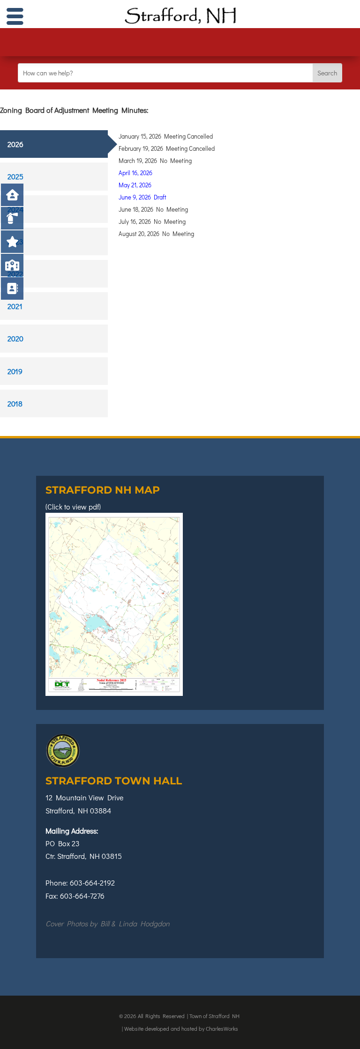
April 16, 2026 (135, 173)
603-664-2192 (92, 882)
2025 (15, 176)
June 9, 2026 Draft (142, 197)
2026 (15, 144)
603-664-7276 (82, 896)
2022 (15, 274)
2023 (15, 241)
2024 (15, 209)
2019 (15, 371)
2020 (15, 338)
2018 (15, 403)
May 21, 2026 (135, 185)
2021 (15, 306)
